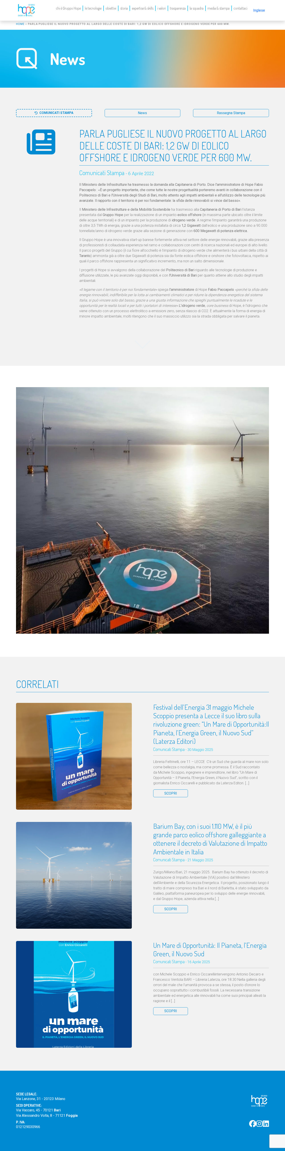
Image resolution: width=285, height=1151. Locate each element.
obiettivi (111, 8)
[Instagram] (259, 1124)
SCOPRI (170, 793)
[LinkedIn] (266, 1124)
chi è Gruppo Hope (68, 8)
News (142, 113)
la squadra (197, 8)
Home (20, 24)
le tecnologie (93, 8)
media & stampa (219, 8)
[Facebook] (252, 1124)
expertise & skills (142, 8)
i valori (161, 8)
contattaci (240, 8)
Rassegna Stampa (231, 113)
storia (124, 8)
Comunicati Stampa (56, 113)
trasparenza (178, 8)
